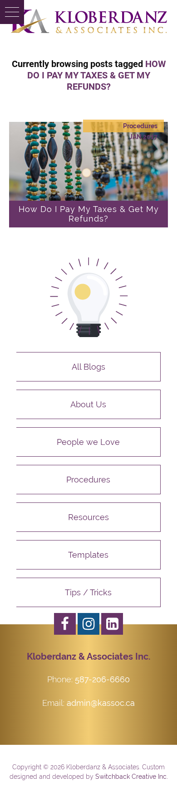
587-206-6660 (102, 679)
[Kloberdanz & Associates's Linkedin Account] (112, 624)
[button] (12, 12)
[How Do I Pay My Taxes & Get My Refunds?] (88, 174)
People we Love (88, 442)
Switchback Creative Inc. (131, 776)
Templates (88, 555)
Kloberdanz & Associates (88, 21)
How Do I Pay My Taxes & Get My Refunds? (89, 213)
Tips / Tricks (88, 592)
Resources (88, 517)
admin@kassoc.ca (101, 703)
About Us (88, 404)
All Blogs (88, 367)
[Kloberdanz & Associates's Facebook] (65, 624)
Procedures (140, 126)
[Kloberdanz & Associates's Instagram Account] (88, 624)
